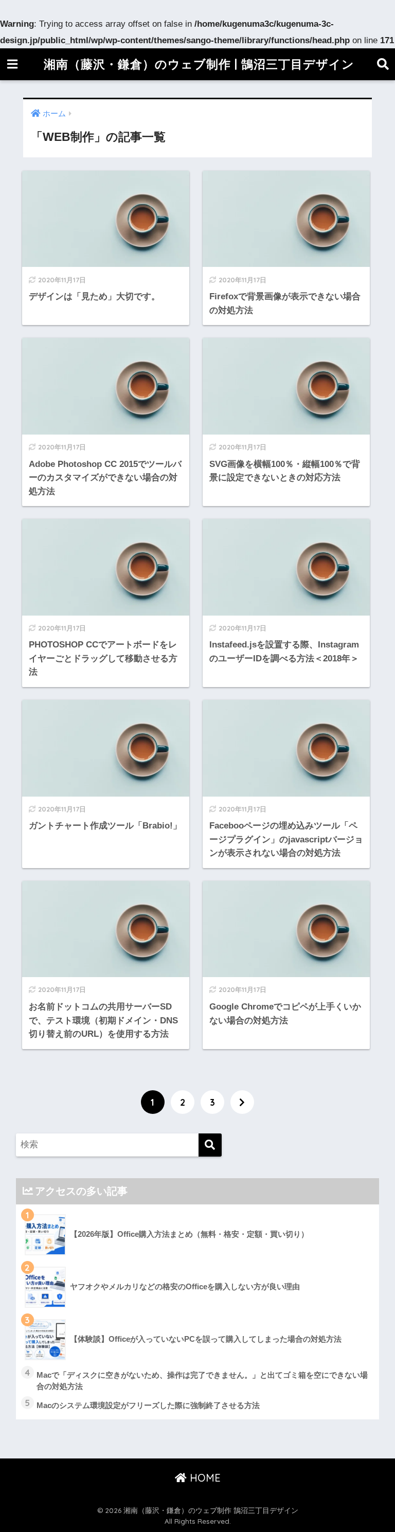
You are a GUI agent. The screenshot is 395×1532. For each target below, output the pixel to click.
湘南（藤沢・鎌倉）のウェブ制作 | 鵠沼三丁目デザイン (199, 64)
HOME (204, 1477)
